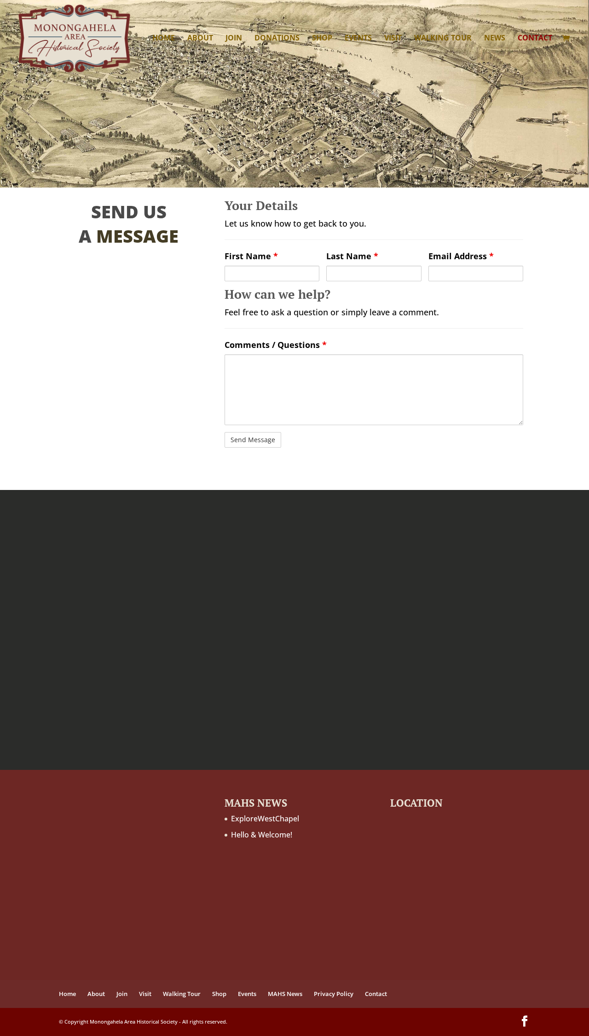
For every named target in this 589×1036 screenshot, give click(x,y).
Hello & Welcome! (261, 835)
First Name (251, 256)
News (494, 38)
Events (358, 38)
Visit (393, 38)
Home (163, 38)
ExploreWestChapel (265, 819)
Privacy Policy (333, 994)
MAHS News (285, 994)
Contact (535, 38)
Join (233, 38)
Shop (322, 38)
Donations (277, 38)
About (200, 38)
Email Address (461, 256)
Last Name (352, 256)
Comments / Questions (276, 344)
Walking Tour (443, 38)
